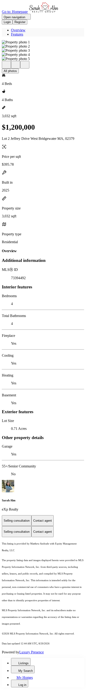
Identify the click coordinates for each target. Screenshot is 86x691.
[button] (43, 42)
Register (19, 22)
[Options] (6, 65)
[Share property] (24, 65)
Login (7, 22)
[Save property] (15, 65)
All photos (10, 71)
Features (17, 34)
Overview (18, 30)
